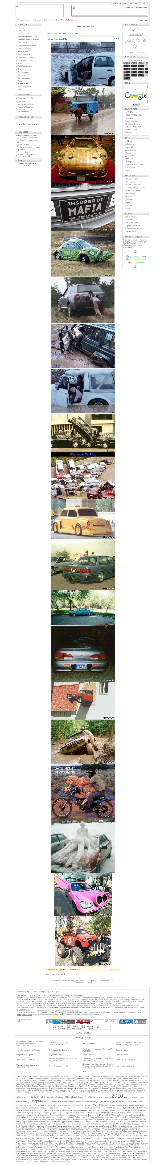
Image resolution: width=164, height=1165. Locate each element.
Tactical (47, 1151)
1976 (87, 1105)
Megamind (124, 1145)
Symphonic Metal (33, 1117)
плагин (111, 1139)
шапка (142, 1105)
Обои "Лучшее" (122, 1050)
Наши (70, 1122)
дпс (97, 1090)
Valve (78, 1134)
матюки (96, 1088)
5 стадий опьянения (93, 1080)
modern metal (21, 1124)
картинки (141, 1108)
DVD (41, 1132)
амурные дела (42, 1088)
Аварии (34, 1157)
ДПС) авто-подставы (43, 1090)
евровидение (46, 1161)
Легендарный (61, 1147)
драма (53, 1110)
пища (103, 1157)
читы (18, 1110)
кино (125, 1097)
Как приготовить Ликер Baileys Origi (131, 1090)
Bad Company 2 (90, 1157)
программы (31, 1119)
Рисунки (50, 1153)
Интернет (41, 1119)
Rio (49, 1159)
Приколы (32, 1097)
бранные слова (86, 1088)
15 (125, 72)
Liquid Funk (32, 1128)
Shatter (40, 1157)
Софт (18, 1113)
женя (31, 1159)
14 (146, 69)
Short (115, 1124)
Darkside (72, 1134)
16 (129, 72)
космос (18, 1122)
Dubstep (118, 1128)
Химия (78, 1105)
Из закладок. (25, 145)
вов (30, 1108)
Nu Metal (88, 1113)
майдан (95, 1128)
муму (64, 1145)
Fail (58, 1113)
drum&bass (120, 1122)
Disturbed (116, 1115)
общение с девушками (129, 1086)
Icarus (90, 1151)
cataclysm (118, 1132)
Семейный (44, 1115)
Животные (107, 1105)
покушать (57, 1078)
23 (129, 75)
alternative (103, 1141)
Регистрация (80, 982)
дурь (24, 1090)
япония (109, 1153)
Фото (76, 1151)
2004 (55, 1126)
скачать (99, 1097)
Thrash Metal (55, 1117)
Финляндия (143, 1122)
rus (132, 1149)
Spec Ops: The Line (35, 1141)
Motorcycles (30, 1151)
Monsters (87, 1147)
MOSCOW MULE (103, 1082)
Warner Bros (89, 1135)
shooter (80, 1124)
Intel (71, 1113)
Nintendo (31, 1126)
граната (71, 1155)
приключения (105, 1113)
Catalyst (29, 1132)
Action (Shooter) (116, 1130)
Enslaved (86, 1139)
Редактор (32, 1139)
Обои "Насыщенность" (58, 1066)
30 (129, 78)
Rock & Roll (39, 1135)
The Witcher (90, 1155)
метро (84, 1117)
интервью (77, 1132)
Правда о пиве (61, 1086)
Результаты (20, 154)
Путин (141, 1102)
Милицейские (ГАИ (65, 1090)
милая (118, 1143)
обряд (59, 1157)
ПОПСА (112, 1143)
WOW (34, 1108)
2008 (17, 1128)
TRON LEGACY (105, 1115)
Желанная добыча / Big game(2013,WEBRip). (58, 1043)
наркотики (58, 1153)
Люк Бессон (61, 1115)
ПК (33, 1149)
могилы (103, 1117)
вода (94, 1078)
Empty (113, 1122)
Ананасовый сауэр (76, 1084)
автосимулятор (66, 1139)
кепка (91, 1102)
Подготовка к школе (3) (125, 1066)
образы (128, 1135)
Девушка (37, 1122)
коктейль (34, 1084)
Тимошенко (133, 1082)
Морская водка (47, 1080)
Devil (129, 1134)
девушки (92, 1126)
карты (59, 1126)
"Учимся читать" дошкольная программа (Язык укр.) (28, 1066)
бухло (140, 1078)
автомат (43, 1155)
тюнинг (91, 1110)
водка (81, 1078)
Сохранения (140, 1117)
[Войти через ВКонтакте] (127, 40)
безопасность (139, 1126)
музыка (45, 1110)
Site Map (87, 1033)
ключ (133, 1134)
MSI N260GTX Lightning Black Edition (74, 1076)
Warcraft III (122, 1134)
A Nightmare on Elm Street (109, 1102)
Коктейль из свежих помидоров (126, 1084)
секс (104, 1080)
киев (90, 1128)
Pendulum (125, 1128)
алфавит (42, 1153)
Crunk (63, 1132)
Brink (134, 1145)
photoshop (104, 1139)
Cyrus (52, 1147)
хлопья (76, 1078)
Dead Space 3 (35, 1161)
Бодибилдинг (110, 1159)
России (76, 1122)
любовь (46, 1157)
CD (38, 1132)
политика (19, 1105)
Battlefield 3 (62, 1151)
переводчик (95, 1139)
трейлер (98, 1105)
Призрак (52, 1135)
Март (46, 1113)
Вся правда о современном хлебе (102, 1086)
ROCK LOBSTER (82, 1082)
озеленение (20, 1115)
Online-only (44, 1143)
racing (94, 1130)
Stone (110, 1145)
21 (146, 72)
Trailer (129, 1102)
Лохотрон (128, 1124)
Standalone (93, 1124)
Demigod (124, 1143)
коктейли (126, 1078)
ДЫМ (57, 1139)
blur (97, 1113)
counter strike (133, 1097)
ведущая (135, 1124)
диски (46, 1132)
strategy (114, 1134)
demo (107, 1155)
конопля (135, 1113)
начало (81, 1135)
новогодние (26, 1102)
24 (132, 75)
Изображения (37, 20)
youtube (82, 1130)
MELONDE (56, 1082)
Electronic (24, 1128)
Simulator (70, 1145)
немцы (93, 1108)
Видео (27, 20)
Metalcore (106, 1122)
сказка (136, 1105)
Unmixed (63, 1141)
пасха (127, 1110)
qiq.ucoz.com (28, 165)
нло (26, 1115)
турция (64, 1122)
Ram (34, 1132)
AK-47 (134, 1151)
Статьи (46, 20)
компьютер (70, 1105)
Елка (126, 1147)
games (26, 1161)
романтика (56, 1128)
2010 (117, 1096)
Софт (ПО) (60, 20)
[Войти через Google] (144, 40)
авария (99, 1119)
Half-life (92, 1097)
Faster (136, 1149)
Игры (53, 20)
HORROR (133, 1119)
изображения (115, 1110)
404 (26, 1159)
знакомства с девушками (26, 1088)
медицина (61, 1161)
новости (63, 1108)
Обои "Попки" (88, 1055)
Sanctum (97, 1151)
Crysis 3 (139, 1159)
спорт (85, 1128)
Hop (98, 1157)
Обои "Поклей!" (122, 1055)
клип (23, 1119)
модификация (30, 1110)
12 (139, 69)
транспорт (66, 1119)
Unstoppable (96, 1147)
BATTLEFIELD (78, 1157)
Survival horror (90, 1149)
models (128, 1151)
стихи (145, 1143)
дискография (21, 1117)
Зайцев (121, 1147)
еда (64, 1153)
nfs (119, 1155)
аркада (107, 1134)
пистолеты (51, 1155)
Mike (87, 1102)
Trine (38, 1151)
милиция (126, 1149)
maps (65, 1126)
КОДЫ (133, 1110)
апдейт (122, 1113)
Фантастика (93, 1115)
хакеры (18, 1145)
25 (136, 75)
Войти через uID (135, 34)
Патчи (105, 1108)
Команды (58, 1134)
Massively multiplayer (57, 1143)
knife (24, 1153)
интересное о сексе (133, 1080)
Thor (113, 1157)
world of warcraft (129, 1132)
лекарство (24, 1155)
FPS (87, 1134)
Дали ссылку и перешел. (30, 147)
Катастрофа (79, 1143)
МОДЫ (103, 1110)
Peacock (121, 1117)
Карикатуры (25, 1157)
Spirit (45, 1124)
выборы (19, 1097)
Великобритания (77, 1141)
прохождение (128, 1130)
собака (69, 1132)
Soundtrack (133, 1143)
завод (131, 1105)
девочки (70, 1151)
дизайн (25, 1108)
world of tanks (78, 1113)
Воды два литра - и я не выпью (109, 1078)
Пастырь (136, 1157)
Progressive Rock (92, 1141)
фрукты (53, 1157)
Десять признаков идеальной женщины (37, 1078)
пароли (18, 1119)
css (123, 1151)
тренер (65, 1101)
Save (125, 1141)
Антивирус (25, 1113)
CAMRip (96, 1117)
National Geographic (69, 1128)
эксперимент (27, 1143)
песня (46, 1141)
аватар (72, 1102)
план (141, 1113)
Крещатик (103, 1128)
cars (42, 1151)
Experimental (54, 1141)
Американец (90, 1143)
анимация (77, 1126)
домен (25, 1097)
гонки (112, 1149)
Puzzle (69, 1157)
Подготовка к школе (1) (58, 1055)
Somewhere (83, 1151)
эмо (147, 1108)
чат (60, 1145)
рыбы (59, 1122)
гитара (144, 1145)
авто (86, 1110)
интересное (76, 1108)
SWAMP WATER (67, 1082)
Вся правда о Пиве (75, 1086)
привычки (55, 1108)
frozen (79, 1115)
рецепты (131, 1155)
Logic (64, 1157)
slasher (101, 1124)
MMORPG (45, 1102)
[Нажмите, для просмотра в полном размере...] (83, 86)
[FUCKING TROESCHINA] (136, 267)
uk (139, 1128)
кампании (94, 1134)
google (82, 1145)
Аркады (24, 1126)
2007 (133, 1141)
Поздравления (76, 1119)
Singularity (23, 1141)
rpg (105, 1130)
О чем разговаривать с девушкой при (64, 1088)
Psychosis (35, 1145)
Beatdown (70, 1143)
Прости (49, 1128)
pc (51, 1121)
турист (110, 1147)
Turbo (118, 1151)
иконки (65, 1134)
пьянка (26, 1134)
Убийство (19, 1134)
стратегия (24, 1139)
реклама (85, 1126)
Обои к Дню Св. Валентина (60, 1050)
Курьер (104, 1147)
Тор (116, 1157)
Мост (138, 1134)
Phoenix (111, 1141)
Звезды (124, 1155)
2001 (59, 1132)
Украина (53, 1102)
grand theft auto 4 (65, 1130)
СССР (102, 1159)
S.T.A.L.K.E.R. (108, 1119)
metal (135, 1115)
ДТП (130, 1145)
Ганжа (134, 1088)
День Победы (56, 1119)
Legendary (71, 1147)
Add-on (86, 1124)
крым (59, 1102)
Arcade (88, 1130)
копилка (75, 1130)
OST (56, 1130)
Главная (21, 20)
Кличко (123, 1159)
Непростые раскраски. (25, 1055)
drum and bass (32, 1124)
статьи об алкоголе (77, 1080)
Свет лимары (89, 1084)
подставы (31, 1090)
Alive (69, 1141)
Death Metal (130, 1117)
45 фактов (103, 1088)
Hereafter (80, 1149)
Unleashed (119, 1149)
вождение (98, 1122)
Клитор (130, 1076)
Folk (137, 1122)
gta (108, 1130)
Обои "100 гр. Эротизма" (126, 1059)
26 (139, 75)
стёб (34, 1105)
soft (82, 1105)
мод (107, 1110)
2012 (118, 1159)
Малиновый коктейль (104, 1084)
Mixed (137, 1141)
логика (48, 1108)
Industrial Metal (119, 1126)
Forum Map (78, 1033)
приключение (112, 1117)
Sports (18, 1126)
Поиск (77, 1145)
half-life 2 (101, 1132)
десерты (69, 1153)
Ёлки (116, 1147)
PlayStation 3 (83, 1159)
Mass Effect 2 (71, 1097)
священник (77, 1153)
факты (63, 1105)
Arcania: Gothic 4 (63, 1135)
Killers (137, 1130)
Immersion (134, 1128)
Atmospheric (108, 1126)
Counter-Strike (83, 1097)
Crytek (128, 1113)
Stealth (126, 1119)
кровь (129, 1159)
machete (105, 1143)
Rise (94, 1113)
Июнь (62, 33)
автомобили (117, 1105)
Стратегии (110, 1132)
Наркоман (85, 1132)
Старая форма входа (135, 52)
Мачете (98, 1143)
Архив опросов (33, 154)
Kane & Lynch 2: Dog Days (114, 1135)
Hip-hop (27, 1135)
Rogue (135, 1139)
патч (110, 1108)
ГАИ (116, 1092)
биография (103, 1145)
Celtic (41, 1124)
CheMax (139, 1110)
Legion (24, 1122)
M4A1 (28, 1153)
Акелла (132, 1147)
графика (19, 1108)
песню (43, 1122)
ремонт (33, 1134)
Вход (89, 982)
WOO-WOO (47, 1082)
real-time (54, 1151)
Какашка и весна (22, 1092)
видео (69, 1108)
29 (125, 78)
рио (52, 1159)
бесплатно (106, 1097)
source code (80, 1155)
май (146, 1126)
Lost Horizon (40, 1149)
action (121, 1119)
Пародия (50, 1134)
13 (143, 69)
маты (140, 1143)
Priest (129, 1157)
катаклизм (116, 1153)
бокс (84, 1153)
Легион (30, 1122)
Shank (70, 1126)
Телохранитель (110, 1151)
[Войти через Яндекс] (138, 40)
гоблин (99, 1108)
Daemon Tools (120, 1139)
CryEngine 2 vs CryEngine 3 (55, 1097)
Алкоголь (92, 1119)
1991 (116, 1119)
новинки (123, 1102)
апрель (33, 1113)
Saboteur (132, 1108)
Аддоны (101, 1134)
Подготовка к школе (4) (25, 1059)
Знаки (90, 1117)
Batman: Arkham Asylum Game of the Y (60, 1149)
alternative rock (126, 1115)
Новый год (25, 1147)
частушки (27, 1105)
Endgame (78, 1117)
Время (88, 1122)
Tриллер (89, 1145)
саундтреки (99, 1155)
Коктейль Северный (32, 1086)
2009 (56, 33)
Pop (112, 1128)
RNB (109, 1128)
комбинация (27, 1149)
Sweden (38, 1130)
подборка (52, 1113)
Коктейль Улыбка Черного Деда (28, 1080)
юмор (135, 1101)
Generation (42, 1159)
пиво (85, 1086)
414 (29, 1145)
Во (92, 1122)
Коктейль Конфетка (46, 1084)
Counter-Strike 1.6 (23, 1076)
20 (143, 72)
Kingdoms (142, 1139)
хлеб (118, 1086)
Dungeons (114, 1155)
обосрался (40, 1092)
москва (116, 1145)
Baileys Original (110, 1090)
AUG (145, 1151)
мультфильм (34, 1115)
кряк (31, 1155)
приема (82, 1122)
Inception (74, 1135)
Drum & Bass (68, 1110)
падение (40, 1113)
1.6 (48, 1122)
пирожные (123, 1157)
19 (139, 72)
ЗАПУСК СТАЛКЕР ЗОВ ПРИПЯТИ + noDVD (75, 1092)
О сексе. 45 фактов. (116, 1088)
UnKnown (95, 1159)
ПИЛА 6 (48, 1092)
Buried (18, 1147)
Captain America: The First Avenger (135, 1153)
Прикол (125, 1105)
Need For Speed (102, 1149)
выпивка (133, 1078)
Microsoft (115, 1113)
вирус (139, 1145)
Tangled (19, 1149)
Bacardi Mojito (36, 1082)
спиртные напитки (23, 1082)
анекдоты (88, 1078)
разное (62, 1113)
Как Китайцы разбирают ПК (116, 1076)
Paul (89, 1159)
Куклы (35, 1159)
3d (49, 1124)
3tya (67, 969)
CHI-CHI (92, 1082)
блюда (108, 1157)
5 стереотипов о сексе (115, 1080)
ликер (101, 1090)
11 (136, 69)
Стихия (103, 1153)
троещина (43, 1076)
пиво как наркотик (47, 1086)
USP (58, 1155)
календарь (139, 1155)
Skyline (47, 1147)
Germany (118, 1141)
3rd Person (72, 1124)
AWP (17, 1153)
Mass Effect (142, 1119)
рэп (90, 1105)
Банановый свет (61, 1084)
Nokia (54, 1161)
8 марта (39, 1105)
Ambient (99, 1126)
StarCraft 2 (44, 1145)
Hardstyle (53, 1132)
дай (56, 1145)
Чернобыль (20, 1159)
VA (144, 1110)
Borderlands (80, 1102)
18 (136, 72)
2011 (51, 1138)
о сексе (128, 1088)
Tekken (129, 1139)
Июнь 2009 (135, 60)
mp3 (67, 1113)
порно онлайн (54, 1076)
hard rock (129, 1126)
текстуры (64, 1155)
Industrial (143, 1115)
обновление (20, 1151)
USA (52, 1130)
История (56, 1105)
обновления (71, 1115)
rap (138, 1115)
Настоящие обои (89, 1043)
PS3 (54, 1121)
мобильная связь (107, 1092)
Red (94, 1145)
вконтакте (94, 1132)
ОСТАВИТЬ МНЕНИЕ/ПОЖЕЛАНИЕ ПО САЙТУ (128, 3)
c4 (21, 1153)
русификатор (41, 1134)
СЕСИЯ (96, 1092)
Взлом (24, 1145)
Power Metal (45, 1117)
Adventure (63, 1124)
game (50, 1105)
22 (125, 75)
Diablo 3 (74, 1159)
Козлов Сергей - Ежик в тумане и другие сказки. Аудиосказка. (129, 1043)
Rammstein (20, 1130)
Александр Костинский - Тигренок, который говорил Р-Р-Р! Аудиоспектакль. (30, 1043)
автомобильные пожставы (84, 1090)
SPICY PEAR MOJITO (119, 1082)
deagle (140, 1151)
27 (143, 75)
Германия (86, 1108)
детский (52, 1145)
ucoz (123, 1110)
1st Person (55, 1124)
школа (85, 1119)
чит (22, 1110)
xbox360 (100, 1130)
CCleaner (35, 1153)
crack (18, 1155)
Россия (53, 1115)
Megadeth (70, 1117)
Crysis (97, 1110)
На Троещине (71, 20)
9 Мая (47, 1119)
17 (132, 72)
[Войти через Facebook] (132, 40)
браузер (139, 1132)
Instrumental (29, 1130)
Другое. (23, 150)
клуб (129, 1141)
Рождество (39, 1147)
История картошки (97, 1076)
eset (133, 1135)
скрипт (60, 1110)
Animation (108, 1124)
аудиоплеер (20, 1132)
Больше (36, 1143)
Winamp (49, 1126)
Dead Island (91, 1153)
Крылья (36, 1155)
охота (32, 1147)
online (83, 1134)
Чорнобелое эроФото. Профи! (28, 1050)
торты (18, 1157)
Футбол (126, 1108)
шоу (45, 1105)
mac (17, 1141)
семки (53, 1092)
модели (19, 1102)
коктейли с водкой (61, 1080)
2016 (68, 1161)
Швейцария (130, 1122)
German (120, 1124)
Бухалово (34, 1076)
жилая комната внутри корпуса (131, 1092)
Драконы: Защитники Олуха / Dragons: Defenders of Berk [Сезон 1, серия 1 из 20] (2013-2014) (98, 1066)
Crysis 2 (40, 1097)
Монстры (79, 1147)
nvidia (47, 1135)
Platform (57, 1159)
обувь (96, 1102)
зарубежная (79, 1110)
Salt (45, 1139)
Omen (63, 1117)
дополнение (117, 1108)
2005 (134, 1159)
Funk (32, 1135)
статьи (32, 1092)
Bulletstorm (99, 1135)
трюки (80, 1128)
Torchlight (40, 1139)
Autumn (39, 1110)
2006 (48, 1130)
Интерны (139, 1147)
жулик (55, 1090)
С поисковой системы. (29, 137)
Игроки (141, 1097)
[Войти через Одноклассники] (135, 46)
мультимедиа (40, 1126)
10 (132, 69)
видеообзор (65, 1159)
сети (145, 1132)
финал (84, 1115)
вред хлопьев (67, 1078)
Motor (142, 1124)
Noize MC (41, 1128)
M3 (98, 1153)
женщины (41, 1108)
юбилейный (77, 1139)
